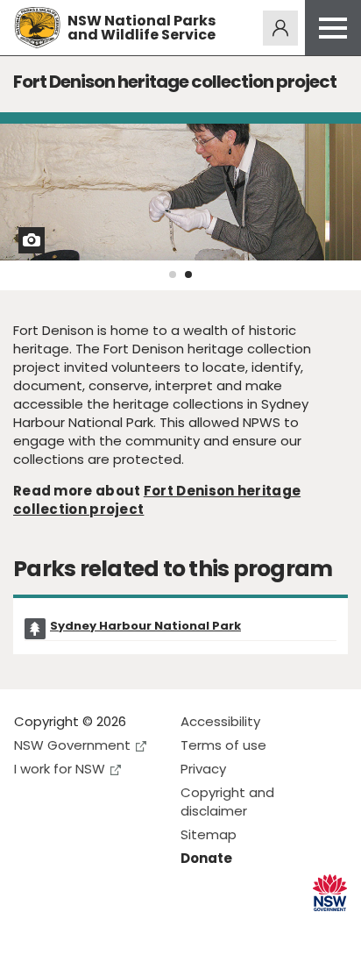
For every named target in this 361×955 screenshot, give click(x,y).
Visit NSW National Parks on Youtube (105, 927)
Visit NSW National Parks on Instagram (68, 927)
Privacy (203, 768)
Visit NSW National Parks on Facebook (30, 927)
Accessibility (220, 721)
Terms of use (223, 745)
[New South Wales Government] (330, 893)
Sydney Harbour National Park (145, 625)
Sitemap (208, 834)
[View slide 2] (188, 274)
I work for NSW (59, 768)
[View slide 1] (172, 274)
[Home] (37, 27)
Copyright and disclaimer (227, 801)
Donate (206, 858)
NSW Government (72, 745)
